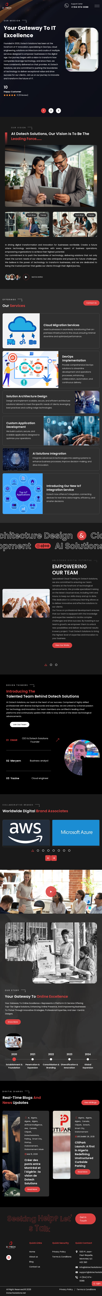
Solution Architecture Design (26, 396)
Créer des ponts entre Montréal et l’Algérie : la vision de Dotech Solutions (33, 1171)
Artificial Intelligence (33, 1125)
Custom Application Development (20, 425)
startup (28, 1142)
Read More (32, 1189)
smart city (37, 1139)
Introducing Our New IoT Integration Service (64, 488)
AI (28, 1118)
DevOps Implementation (74, 358)
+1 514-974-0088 (79, 7)
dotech (86, 1125)
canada (32, 1128)
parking (28, 1139)
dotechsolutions (32, 1135)
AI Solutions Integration (49, 454)
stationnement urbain (34, 1149)
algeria (34, 1118)
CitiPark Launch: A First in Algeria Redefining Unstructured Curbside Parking (85, 1154)
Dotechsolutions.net (16, 1292)
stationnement (31, 1146)
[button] (43, 110)
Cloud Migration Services (61, 325)
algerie (27, 1121)
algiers (35, 1121)
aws (26, 1128)
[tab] (14, 1051)
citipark (28, 1132)
